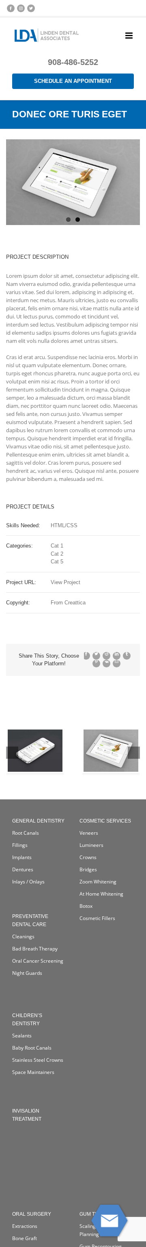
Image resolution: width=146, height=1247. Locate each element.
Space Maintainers (33, 1072)
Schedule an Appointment (73, 81)
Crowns (88, 857)
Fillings (20, 845)
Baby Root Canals (32, 1047)
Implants (22, 857)
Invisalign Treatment (26, 1115)
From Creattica (68, 603)
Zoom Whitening (97, 881)
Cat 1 (57, 546)
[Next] (134, 753)
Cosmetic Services (105, 821)
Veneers (88, 832)
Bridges (88, 869)
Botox (85, 906)
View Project (65, 582)
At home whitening (101, 893)
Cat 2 (57, 554)
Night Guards (27, 973)
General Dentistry (38, 821)
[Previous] (12, 753)
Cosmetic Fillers (97, 918)
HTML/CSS (64, 525)
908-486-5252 (73, 62)
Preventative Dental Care (30, 920)
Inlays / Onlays (28, 881)
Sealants (22, 1035)
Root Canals (25, 832)
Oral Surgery (31, 1214)
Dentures (22, 869)
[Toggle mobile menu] (129, 35)
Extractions (24, 1226)
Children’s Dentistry (27, 1019)
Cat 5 (57, 562)
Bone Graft (24, 1238)
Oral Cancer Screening (37, 960)
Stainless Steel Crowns (37, 1059)
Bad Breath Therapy (35, 948)
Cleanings (23, 936)
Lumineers (91, 845)
